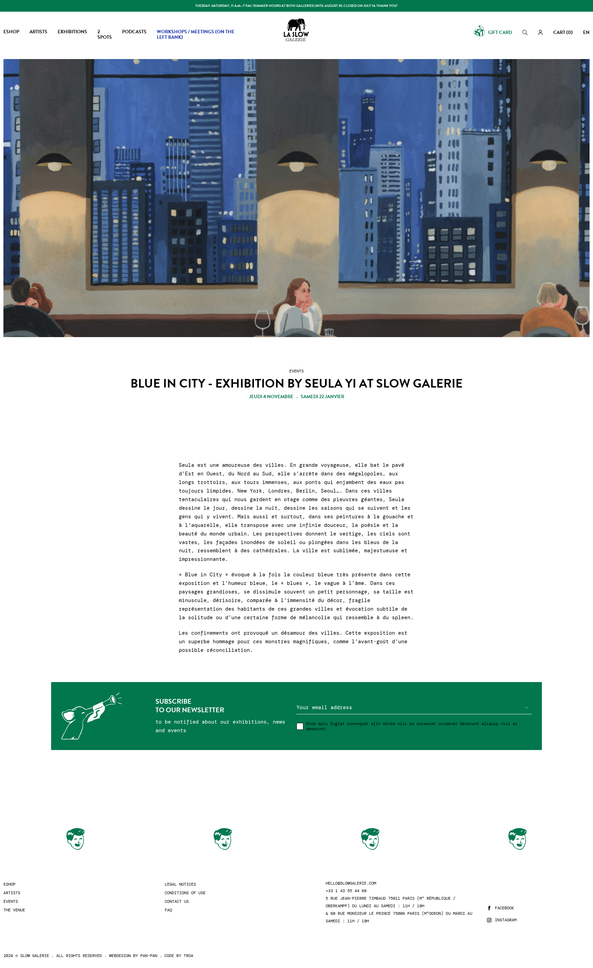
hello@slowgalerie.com (351, 883)
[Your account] (540, 32)
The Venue (14, 910)
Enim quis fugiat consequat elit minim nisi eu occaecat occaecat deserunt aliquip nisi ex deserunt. (412, 726)
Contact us (177, 901)
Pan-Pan (148, 955)
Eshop (9, 884)
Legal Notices (180, 884)
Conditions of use (185, 893)
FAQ (168, 910)
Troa (188, 955)
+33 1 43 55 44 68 (346, 890)
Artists (11, 893)
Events (10, 901)
